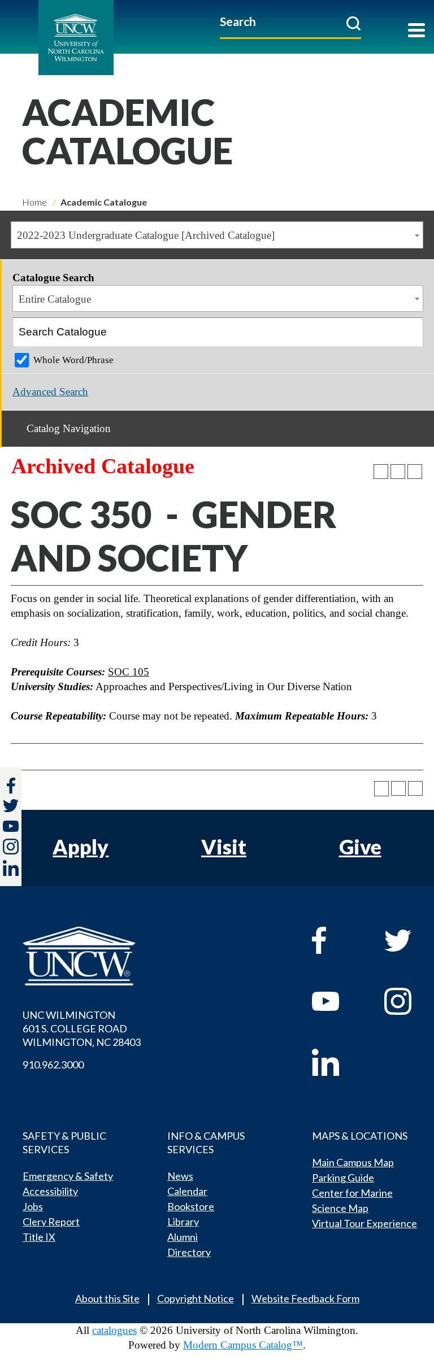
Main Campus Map (353, 1162)
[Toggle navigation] (416, 31)
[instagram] (11, 846)
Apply (80, 846)
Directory (189, 1252)
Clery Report (51, 1221)
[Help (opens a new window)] (414, 471)
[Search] (409, 332)
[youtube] (337, 1001)
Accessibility (50, 1191)
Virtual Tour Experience (364, 1223)
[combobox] (217, 234)
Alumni (182, 1237)
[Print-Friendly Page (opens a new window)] (397, 471)
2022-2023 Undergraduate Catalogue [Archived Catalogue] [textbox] (146, 235)
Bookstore (190, 1206)
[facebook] (337, 940)
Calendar (187, 1191)
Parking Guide (343, 1177)
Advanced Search (50, 392)
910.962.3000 (53, 1064)
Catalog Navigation (69, 428)
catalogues (114, 1330)
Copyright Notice (195, 1298)
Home (34, 202)
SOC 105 (128, 672)
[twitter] (11, 807)
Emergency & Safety (68, 1176)
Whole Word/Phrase (73, 360)
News (180, 1176)
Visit (223, 846)
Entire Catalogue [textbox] (55, 299)
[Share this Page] (381, 471)
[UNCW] (101, 37)
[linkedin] (337, 1062)
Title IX (39, 1237)
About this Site (107, 1298)
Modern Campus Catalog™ (243, 1345)
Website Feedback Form (305, 1298)
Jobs (33, 1206)
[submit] (353, 23)
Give (360, 846)
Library (183, 1221)
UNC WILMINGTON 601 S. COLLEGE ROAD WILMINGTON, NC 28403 (82, 1028)
